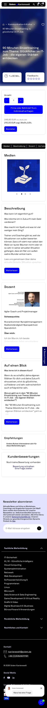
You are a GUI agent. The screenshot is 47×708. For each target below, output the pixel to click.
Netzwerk (9, 572)
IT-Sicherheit (10, 557)
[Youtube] (8, 677)
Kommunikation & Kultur (20, 24)
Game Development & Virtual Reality (22, 598)
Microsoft (9, 591)
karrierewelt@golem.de (19, 651)
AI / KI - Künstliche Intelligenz (18, 561)
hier (13, 521)
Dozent (32, 146)
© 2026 (15, 665)
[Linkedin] (13, 677)
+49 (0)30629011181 (18, 656)
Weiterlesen (12, 270)
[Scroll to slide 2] (25, 193)
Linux (7, 587)
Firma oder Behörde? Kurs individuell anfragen (23, 109)
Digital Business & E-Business (18, 605)
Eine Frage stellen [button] (23, 468)
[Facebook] (4, 677)
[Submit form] (39, 528)
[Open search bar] (34, 4)
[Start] (3, 24)
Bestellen (23, 492)
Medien (7, 146)
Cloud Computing (12, 565)
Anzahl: (7, 95)
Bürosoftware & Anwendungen (19, 609)
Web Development (13, 576)
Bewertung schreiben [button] (23, 466)
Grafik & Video (11, 602)
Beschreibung (19, 146)
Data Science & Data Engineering (20, 594)
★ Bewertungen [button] (44, 356)
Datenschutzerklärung (21, 517)
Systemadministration (15, 568)
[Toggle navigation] (5, 4)
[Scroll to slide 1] (21, 193)
